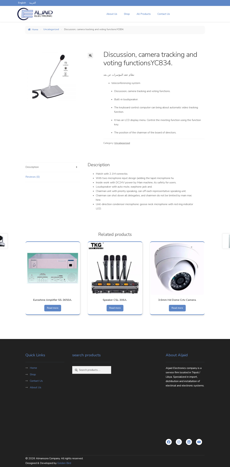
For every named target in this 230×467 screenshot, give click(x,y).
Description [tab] (32, 167)
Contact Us (163, 14)
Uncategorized (51, 29)
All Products (144, 14)
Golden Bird (64, 463)
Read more (52, 308)
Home (35, 29)
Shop (127, 14)
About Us (111, 14)
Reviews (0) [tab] (32, 177)
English (22, 2)
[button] (90, 55)
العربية (32, 2)
